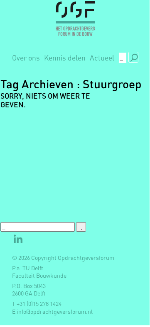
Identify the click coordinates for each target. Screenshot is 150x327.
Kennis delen (65, 57)
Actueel (102, 57)
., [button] (133, 57)
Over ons (26, 57)
